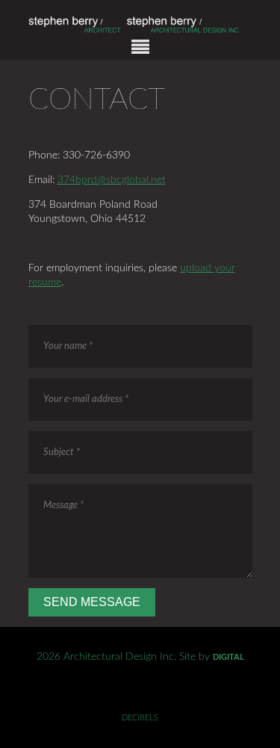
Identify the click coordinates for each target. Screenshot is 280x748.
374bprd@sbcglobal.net (111, 180)
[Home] (140, 31)
